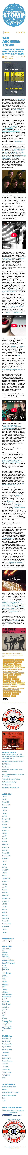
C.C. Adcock (14, 669)
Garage (4, 653)
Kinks (12, 680)
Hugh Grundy (16, 679)
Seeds (6, 152)
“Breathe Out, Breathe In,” (16, 562)
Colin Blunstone (7, 673)
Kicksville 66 (5, 1055)
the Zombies (18, 109)
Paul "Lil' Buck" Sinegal (5, 1007)
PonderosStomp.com (15, 1147)
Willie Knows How (6, 785)
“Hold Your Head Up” (8, 538)
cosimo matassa (8, 960)
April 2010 (4, 912)
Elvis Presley (21, 673)
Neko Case (18, 680)
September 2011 (6, 878)
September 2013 (6, 856)
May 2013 (4, 867)
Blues (3, 950)
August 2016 (5, 822)
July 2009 (4, 929)
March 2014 (5, 850)
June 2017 (4, 813)
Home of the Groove (7, 1050)
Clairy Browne (14, 671)
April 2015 (4, 842)
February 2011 (5, 895)
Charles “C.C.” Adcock (17, 346)
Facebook (4, 1089)
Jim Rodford (6, 680)
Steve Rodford (7, 694)
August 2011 (5, 881)
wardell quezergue (7, 1026)
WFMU (3, 1078)
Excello (3, 970)
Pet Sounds (15, 684)
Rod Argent (20, 688)
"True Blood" (18, 662)
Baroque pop (18, 663)
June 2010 (4, 907)
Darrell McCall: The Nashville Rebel (10, 788)
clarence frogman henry (5, 957)
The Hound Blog (6, 1069)
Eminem (5, 675)
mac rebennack (6, 996)
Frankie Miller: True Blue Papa (9, 782)
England (11, 675)
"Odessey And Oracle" (8, 660)
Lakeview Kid (20, 56)
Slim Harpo (4, 1013)
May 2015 (4, 839)
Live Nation (15, 620)
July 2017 (4, 810)
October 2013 (5, 853)
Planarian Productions (7, 1061)
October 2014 (5, 847)
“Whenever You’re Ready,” (10, 425)
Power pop (4, 655)
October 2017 (5, 802)
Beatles (5, 667)
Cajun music (5, 956)
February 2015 (5, 844)
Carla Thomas (5, 767)
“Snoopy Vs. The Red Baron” (13, 312)
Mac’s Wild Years (6, 764)
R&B (8, 655)
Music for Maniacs (6, 1058)
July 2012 (4, 873)
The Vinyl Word (6, 1075)
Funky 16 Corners (6, 1041)
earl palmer (4, 967)
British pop (21, 667)
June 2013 (4, 864)
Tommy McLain (6, 1024)
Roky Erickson (18, 150)
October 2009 (5, 921)
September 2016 (6, 819)
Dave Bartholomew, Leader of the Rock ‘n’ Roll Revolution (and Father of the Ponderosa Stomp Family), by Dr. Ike (13, 756)
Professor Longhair (5, 1009)
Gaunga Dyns (6, 158)
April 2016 (4, 825)
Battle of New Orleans (9, 665)
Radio (3, 1098)
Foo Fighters (18, 675)
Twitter (4, 1101)
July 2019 (4, 796)
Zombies (13, 696)
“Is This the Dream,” (16, 426)
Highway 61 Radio (6, 1047)
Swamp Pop (7, 1021)
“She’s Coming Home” (8, 428)
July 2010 (4, 904)
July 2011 (4, 884)
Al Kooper (10, 663)
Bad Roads (17, 156)
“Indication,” (6, 426)
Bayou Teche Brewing (18, 507)
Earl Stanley (20, 299)
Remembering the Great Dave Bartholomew (12, 761)
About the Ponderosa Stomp (9, 1087)
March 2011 (5, 893)
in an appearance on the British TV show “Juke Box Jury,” (14, 258)
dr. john (4, 965)
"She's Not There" (19, 660)
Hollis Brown (19, 141)
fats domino (6, 973)
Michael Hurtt (5, 1001)
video (3, 656)
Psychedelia (6, 686)
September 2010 (6, 898)
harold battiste (4, 981)
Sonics (15, 152)
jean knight (4, 986)
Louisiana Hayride (5, 992)
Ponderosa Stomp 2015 (17, 653)
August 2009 (5, 927)
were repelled (21, 99)
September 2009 (6, 924)
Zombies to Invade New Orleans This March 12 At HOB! (13, 51)
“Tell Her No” (14, 126)
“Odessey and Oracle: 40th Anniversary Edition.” (13, 604)
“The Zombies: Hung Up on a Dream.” (13, 607)
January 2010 (5, 918)
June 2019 (4, 799)
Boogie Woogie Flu (6, 1038)
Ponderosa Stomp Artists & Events (10, 1092)
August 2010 (5, 901)
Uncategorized (19, 655)
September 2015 (6, 827)
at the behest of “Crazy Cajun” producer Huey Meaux (13, 290)
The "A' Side (5, 1064)
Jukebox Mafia (5, 1052)
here (18, 355)
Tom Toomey (6, 696)
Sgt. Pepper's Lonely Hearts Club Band (12, 692)
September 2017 (6, 805)
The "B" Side (5, 1067)
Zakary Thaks (15, 153)
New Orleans (9, 653)
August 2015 (5, 830)
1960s (5, 663)
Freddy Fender (5, 977)
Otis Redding (4, 1006)
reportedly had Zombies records (12, 369)
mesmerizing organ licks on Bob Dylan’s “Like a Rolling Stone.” (11, 461)
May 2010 (4, 910)
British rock (6, 669)
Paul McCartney (7, 684)
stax (3, 1017)
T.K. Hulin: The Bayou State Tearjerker (11, 779)
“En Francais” (18, 504)
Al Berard (10, 501)
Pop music (22, 684)
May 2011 (4, 890)
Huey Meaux (5, 985)
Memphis (4, 1000)
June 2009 (4, 932)
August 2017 (5, 808)
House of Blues (9, 128)
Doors (14, 673)
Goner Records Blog (7, 1044)
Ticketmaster (9, 622)
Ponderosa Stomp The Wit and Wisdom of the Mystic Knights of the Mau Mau (14, 17)
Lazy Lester (4, 991)
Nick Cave (13, 682)
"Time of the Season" (8, 662)
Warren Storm (6, 1028)
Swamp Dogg (4, 1018)
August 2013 (5, 859)
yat (3, 1030)
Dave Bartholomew (8, 963)
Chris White (6, 671)
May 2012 (4, 876)
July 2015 (4, 833)
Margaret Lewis (4, 998)
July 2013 (4, 861)
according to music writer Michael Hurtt (12, 307)
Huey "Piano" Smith (5, 982)
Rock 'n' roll (14, 686)
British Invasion (13, 667)
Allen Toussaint (6, 949)
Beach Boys (18, 665)
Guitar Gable (4, 979)
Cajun (20, 669)
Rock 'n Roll (12, 655)
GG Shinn (3, 978)
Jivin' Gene (3, 987)
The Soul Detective (6, 1072)
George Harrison (13, 677)
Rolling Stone (15, 690)
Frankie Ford (4, 975)
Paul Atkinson (21, 682)
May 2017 (4, 816)
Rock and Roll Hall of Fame (10, 688)
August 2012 (5, 870)
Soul (3, 1015)
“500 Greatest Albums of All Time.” (13, 483)
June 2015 (4, 836)
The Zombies (15, 694)
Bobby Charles (5, 952)
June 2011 (4, 887)
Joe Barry (4, 989)
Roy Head (3, 1012)
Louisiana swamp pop (7, 994)
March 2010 (5, 915)
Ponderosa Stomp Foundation (11, 131)
